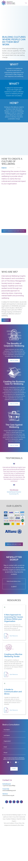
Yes (10, 762)
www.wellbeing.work (9, 790)
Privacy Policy (18, 823)
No (18, 762)
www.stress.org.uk (8, 795)
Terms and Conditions (9, 823)
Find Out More (14, 360)
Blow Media (21, 825)
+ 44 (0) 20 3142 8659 (8, 785)
